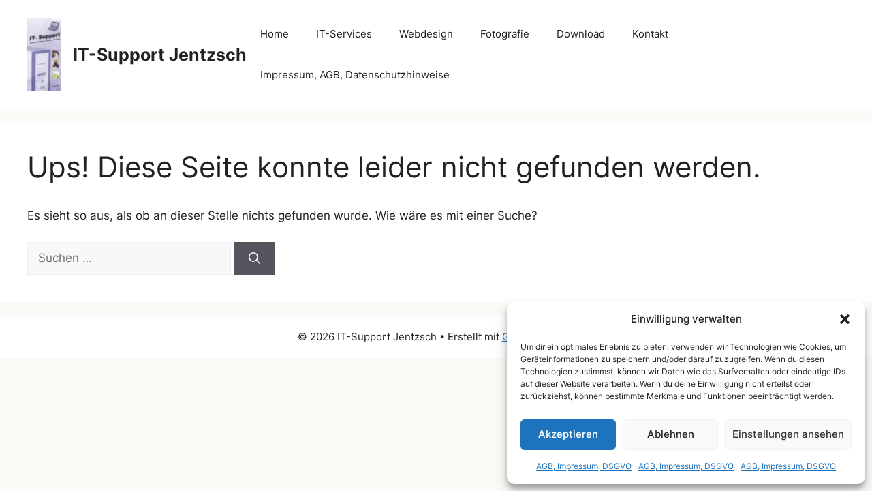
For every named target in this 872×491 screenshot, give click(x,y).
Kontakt (650, 33)
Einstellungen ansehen (788, 434)
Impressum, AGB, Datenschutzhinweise (355, 74)
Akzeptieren (568, 434)
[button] (845, 319)
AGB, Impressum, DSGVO (584, 466)
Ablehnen (670, 434)
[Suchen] (254, 258)
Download (581, 33)
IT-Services (344, 33)
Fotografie (504, 33)
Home (274, 33)
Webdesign (426, 33)
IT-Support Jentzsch (160, 54)
